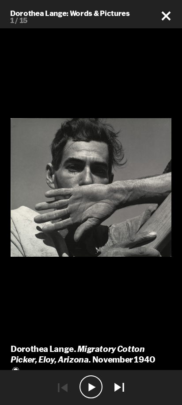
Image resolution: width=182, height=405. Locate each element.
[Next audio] (119, 387)
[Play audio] (91, 387)
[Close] (166, 16)
